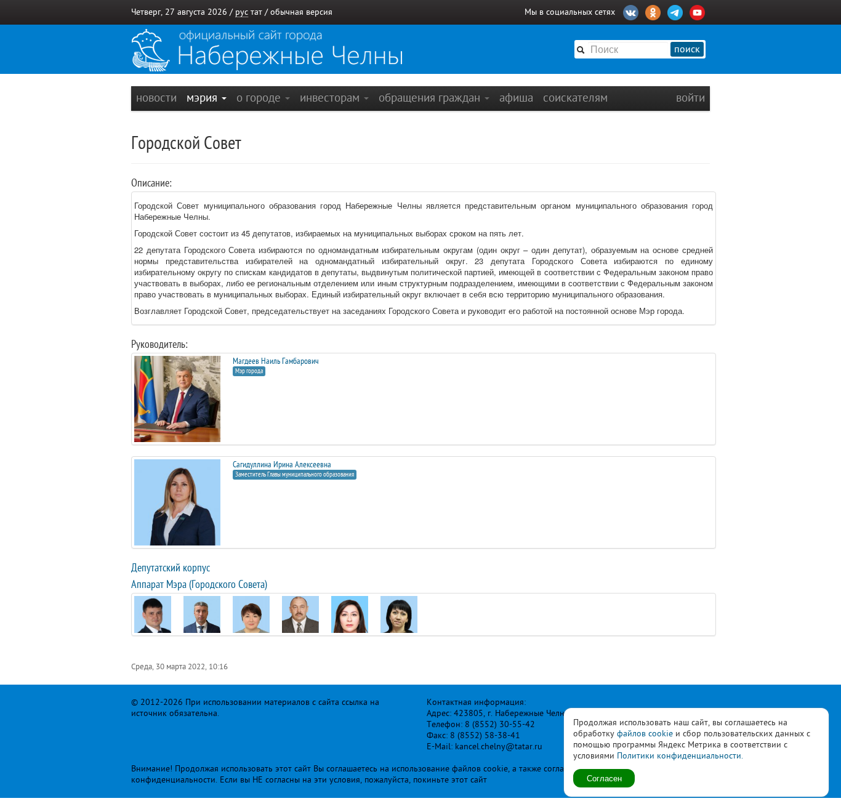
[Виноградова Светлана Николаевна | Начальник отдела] (398, 618)
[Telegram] (675, 11)
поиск (687, 49)
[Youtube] (697, 11)
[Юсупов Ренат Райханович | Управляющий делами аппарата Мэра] (152, 623)
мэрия (203, 97)
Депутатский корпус (170, 567)
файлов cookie (645, 733)
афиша (516, 97)
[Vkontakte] (630, 11)
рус (241, 12)
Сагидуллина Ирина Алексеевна (282, 464)
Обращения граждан (431, 97)
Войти (690, 97)
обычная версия (301, 12)
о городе (260, 97)
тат (256, 12)
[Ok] (652, 11)
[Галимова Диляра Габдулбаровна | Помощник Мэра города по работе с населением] (251, 619)
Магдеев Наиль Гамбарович (276, 361)
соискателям (575, 97)
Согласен (604, 778)
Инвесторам (331, 97)
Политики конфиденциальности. (680, 755)
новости (156, 97)
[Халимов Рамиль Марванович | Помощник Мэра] (300, 614)
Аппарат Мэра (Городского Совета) (199, 584)
